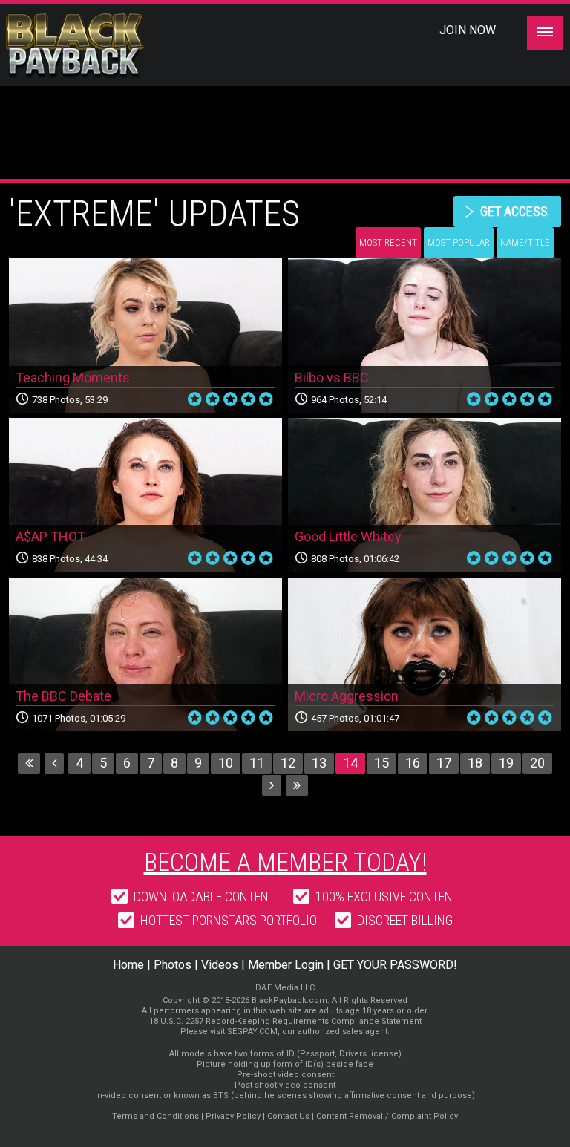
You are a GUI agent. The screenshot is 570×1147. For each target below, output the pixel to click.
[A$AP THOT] (145, 495)
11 (256, 763)
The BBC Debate (63, 696)
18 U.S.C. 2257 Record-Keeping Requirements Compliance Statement (285, 1021)
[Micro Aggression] (424, 655)
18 (475, 763)
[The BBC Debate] (145, 655)
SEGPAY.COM (252, 1031)
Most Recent (388, 242)
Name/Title (525, 242)
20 (537, 763)
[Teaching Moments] (145, 335)
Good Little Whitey (348, 536)
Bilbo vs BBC (332, 377)
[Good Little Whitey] (424, 495)
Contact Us (288, 1116)
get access (514, 211)
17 (443, 763)
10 (225, 763)
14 (350, 763)
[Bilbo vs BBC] (424, 335)
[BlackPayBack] (103, 46)
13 (319, 763)
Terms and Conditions (155, 1116)
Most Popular (459, 242)
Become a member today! (285, 862)
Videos (219, 965)
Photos (172, 965)
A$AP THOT (50, 536)
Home (128, 965)
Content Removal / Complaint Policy (387, 1116)
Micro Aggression (347, 696)
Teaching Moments (73, 377)
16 (412, 763)
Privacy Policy (233, 1116)
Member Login (286, 965)
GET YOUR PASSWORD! (395, 965)
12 (288, 763)
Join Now (467, 30)
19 (506, 763)
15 (381, 763)
